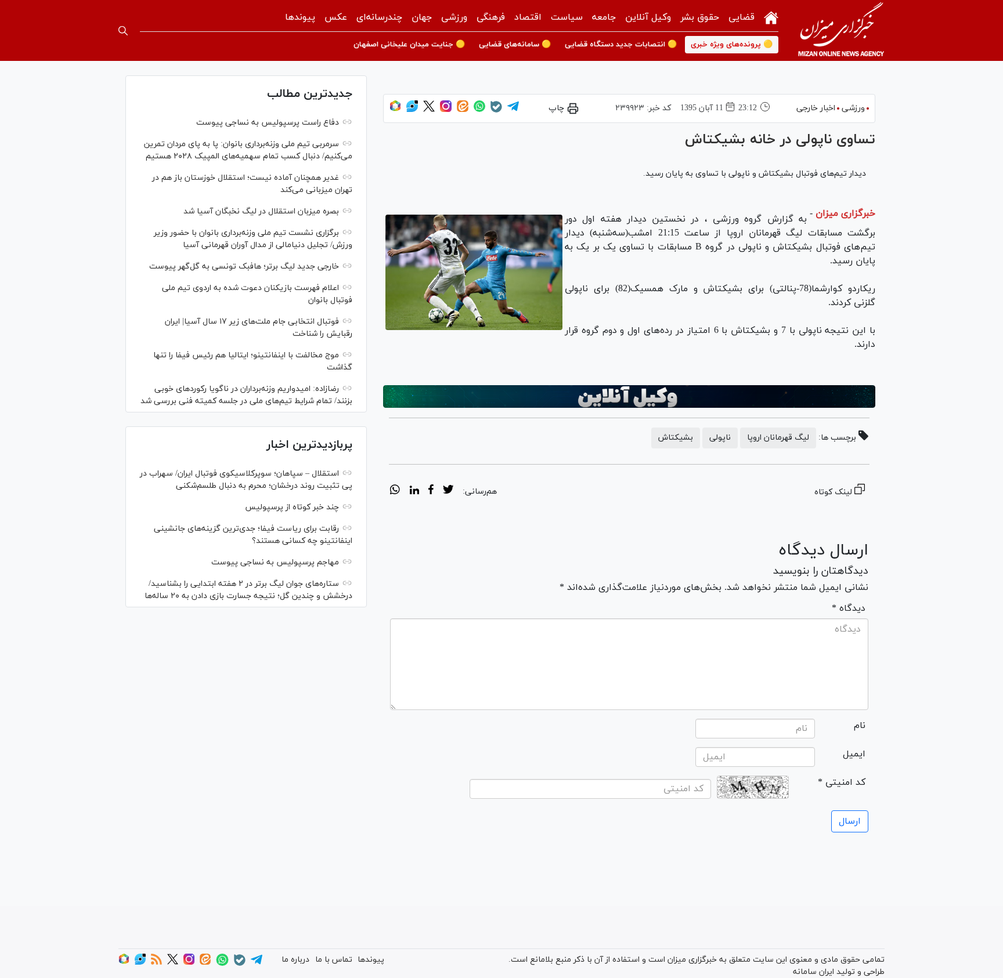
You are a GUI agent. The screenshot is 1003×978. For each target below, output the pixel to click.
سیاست (567, 17)
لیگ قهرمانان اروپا (778, 437)
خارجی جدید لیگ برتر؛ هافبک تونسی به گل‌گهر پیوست (244, 266)
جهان (422, 17)
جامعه (604, 17)
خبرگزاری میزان (845, 213)
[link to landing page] (841, 30)
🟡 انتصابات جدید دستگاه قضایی (621, 44)
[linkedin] (414, 491)
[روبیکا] (395, 109)
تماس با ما (333, 959)
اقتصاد (528, 17)
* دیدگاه (848, 608)
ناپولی (720, 437)
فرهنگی (491, 17)
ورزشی (454, 17)
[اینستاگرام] (446, 109)
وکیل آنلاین (648, 17)
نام (859, 725)
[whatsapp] (395, 491)
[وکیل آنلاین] (629, 396)
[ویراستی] (412, 109)
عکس (335, 17)
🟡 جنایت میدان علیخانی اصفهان (409, 44)
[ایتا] (462, 109)
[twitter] (448, 491)
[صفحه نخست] (771, 16)
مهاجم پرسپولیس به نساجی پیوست (275, 562)
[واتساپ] (479, 109)
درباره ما (295, 959)
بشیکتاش (675, 437)
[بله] (496, 110)
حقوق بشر (699, 17)
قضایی (741, 17)
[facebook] (431, 491)
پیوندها (300, 17)
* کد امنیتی (841, 782)
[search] (123, 30)
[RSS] (156, 962)
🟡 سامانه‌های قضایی (515, 44)
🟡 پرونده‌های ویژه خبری (732, 44)
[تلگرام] (513, 109)
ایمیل (854, 754)
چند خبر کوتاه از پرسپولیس (292, 507)
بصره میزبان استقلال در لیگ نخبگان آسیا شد (261, 211)
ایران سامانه (813, 971)
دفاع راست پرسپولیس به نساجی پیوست (267, 122)
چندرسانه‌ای (379, 17)
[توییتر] (429, 109)
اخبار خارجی (815, 108)
